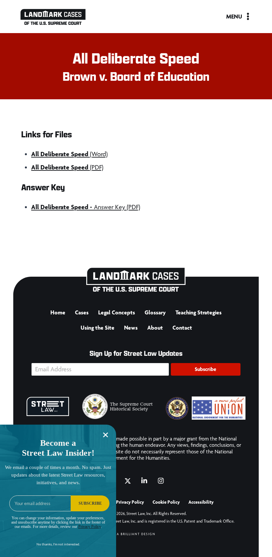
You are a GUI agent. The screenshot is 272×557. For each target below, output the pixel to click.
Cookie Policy (166, 502)
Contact (182, 327)
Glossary (155, 312)
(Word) (69, 154)
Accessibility (201, 502)
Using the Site (97, 327)
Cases (82, 312)
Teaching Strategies (198, 312)
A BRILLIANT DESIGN (136, 534)
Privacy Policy (130, 502)
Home (57, 312)
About (155, 327)
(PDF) (67, 167)
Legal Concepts (116, 312)
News (131, 327)
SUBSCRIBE (90, 503)
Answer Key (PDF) (85, 207)
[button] (205, 369)
